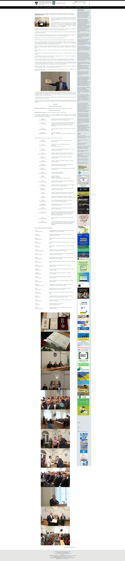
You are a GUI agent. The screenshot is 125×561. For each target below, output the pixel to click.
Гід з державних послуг (60, 3)
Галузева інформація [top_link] (78, 7)
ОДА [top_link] (41, 7)
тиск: (78, 428)
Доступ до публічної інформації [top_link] (48, 7)
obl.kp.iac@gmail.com (65, 558)
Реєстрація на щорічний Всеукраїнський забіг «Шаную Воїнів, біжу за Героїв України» (84, 136)
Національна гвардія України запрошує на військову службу (83, 163)
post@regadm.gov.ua (67, 553)
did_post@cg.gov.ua (69, 556)
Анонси (79, 133)
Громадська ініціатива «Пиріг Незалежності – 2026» (82, 144)
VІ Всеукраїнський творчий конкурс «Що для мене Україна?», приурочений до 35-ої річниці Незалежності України (83, 155)
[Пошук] (85, 3)
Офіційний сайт (41, 4)
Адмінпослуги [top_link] (71, 7)
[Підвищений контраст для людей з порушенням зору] (75, 1)
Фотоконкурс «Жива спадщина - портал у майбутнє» (83, 151)
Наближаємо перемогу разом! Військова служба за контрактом (83, 159)
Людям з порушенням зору (81, 1)
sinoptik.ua (86, 431)
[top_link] (91, 7)
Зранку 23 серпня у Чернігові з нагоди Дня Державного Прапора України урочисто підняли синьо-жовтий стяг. (83, 73)
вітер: (78, 429)
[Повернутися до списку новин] (35, 11)
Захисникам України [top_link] (86, 7)
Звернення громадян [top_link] (57, 7)
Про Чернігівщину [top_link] (35, 7)
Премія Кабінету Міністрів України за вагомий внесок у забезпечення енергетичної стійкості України (84, 147)
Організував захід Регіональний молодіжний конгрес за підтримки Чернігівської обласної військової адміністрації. (83, 35)
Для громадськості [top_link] (64, 7)
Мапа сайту (62, 554)
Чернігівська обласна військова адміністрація (45, 2)
